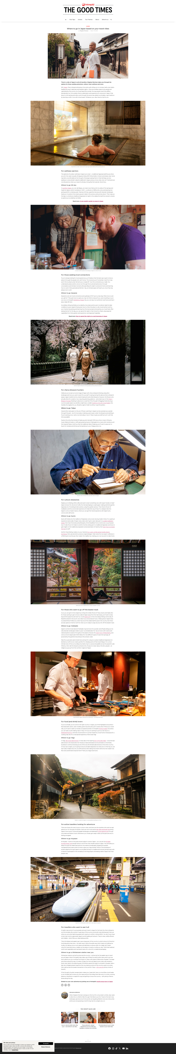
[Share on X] (65, 985)
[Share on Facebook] (62, 985)
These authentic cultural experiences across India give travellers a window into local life (88, 1027)
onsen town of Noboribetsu (103, 633)
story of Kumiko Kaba (100, 740)
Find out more (78, 1048)
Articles (80, 19)
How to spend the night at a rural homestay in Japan (91, 316)
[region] (28, 1046)
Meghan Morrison (84, 30)
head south (87, 616)
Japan (65, 87)
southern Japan (67, 188)
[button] (63, 1021)
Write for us (105, 19)
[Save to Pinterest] (69, 985)
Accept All (45, 1043)
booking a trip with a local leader (101, 403)
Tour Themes (88, 19)
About (97, 19)
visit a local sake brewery (72, 740)
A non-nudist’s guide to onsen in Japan (91, 201)
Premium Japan (103, 728)
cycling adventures (103, 831)
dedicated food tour (66, 732)
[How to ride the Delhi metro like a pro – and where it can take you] (69, 1017)
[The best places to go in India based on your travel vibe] (106, 1017)
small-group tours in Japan (105, 981)
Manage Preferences (45, 1046)
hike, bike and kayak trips (103, 829)
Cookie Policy (15, 1049)
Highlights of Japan (79, 300)
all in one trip (100, 967)
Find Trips (72, 19)
